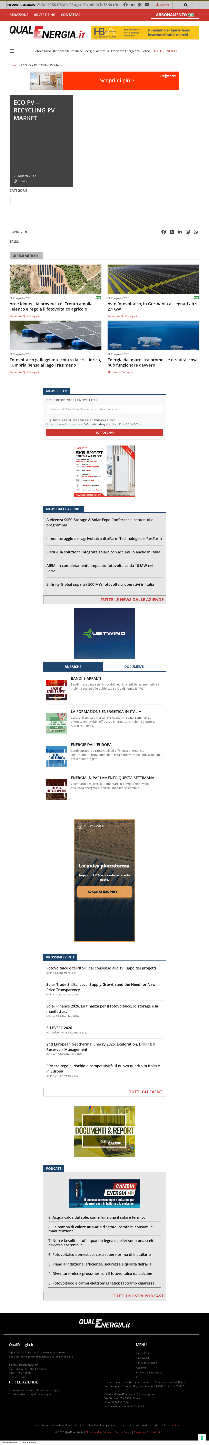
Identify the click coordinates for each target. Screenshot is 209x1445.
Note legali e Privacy (99, 1432)
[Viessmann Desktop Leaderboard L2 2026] (104, 80)
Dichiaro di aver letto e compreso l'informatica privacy (84, 420)
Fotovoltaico (42, 51)
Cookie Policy (123, 1432)
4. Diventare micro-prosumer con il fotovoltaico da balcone (100, 1273)
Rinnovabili (61, 51)
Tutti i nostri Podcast (138, 1296)
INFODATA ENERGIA (21, 5)
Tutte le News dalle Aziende (132, 599)
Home (14, 65)
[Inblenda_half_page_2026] (104, 880)
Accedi (164, 5)
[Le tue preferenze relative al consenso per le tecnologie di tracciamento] (202, 1438)
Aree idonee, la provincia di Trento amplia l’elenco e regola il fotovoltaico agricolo (51, 306)
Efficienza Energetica (125, 51)
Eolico (146, 51)
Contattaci (71, 14)
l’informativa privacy (95, 424)
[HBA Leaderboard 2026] (145, 32)
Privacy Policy (9, 1442)
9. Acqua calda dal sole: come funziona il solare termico (97, 1217)
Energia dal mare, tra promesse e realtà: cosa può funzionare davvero (153, 362)
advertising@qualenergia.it (36, 1394)
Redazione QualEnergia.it (25, 316)
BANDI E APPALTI (86, 678)
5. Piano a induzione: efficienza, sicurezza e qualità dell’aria (99, 1264)
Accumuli (102, 51)
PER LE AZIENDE (23, 1382)
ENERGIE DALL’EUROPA (91, 745)
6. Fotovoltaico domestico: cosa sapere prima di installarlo (99, 1254)
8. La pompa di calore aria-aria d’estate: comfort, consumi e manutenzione (100, 1229)
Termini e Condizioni (147, 1432)
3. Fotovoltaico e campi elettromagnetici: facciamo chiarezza (101, 1283)
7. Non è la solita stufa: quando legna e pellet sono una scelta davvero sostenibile (102, 1242)
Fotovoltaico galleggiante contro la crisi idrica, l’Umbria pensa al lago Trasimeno (55, 362)
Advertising (45, 14)
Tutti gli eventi (146, 1092)
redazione (174, 1425)
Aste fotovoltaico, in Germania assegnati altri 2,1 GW (153, 306)
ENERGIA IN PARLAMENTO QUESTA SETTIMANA (112, 778)
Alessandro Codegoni (120, 372)
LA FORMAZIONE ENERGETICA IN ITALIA (106, 712)
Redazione (19, 14)
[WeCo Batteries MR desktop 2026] (104, 471)
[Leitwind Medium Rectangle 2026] (104, 633)
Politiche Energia (82, 51)
